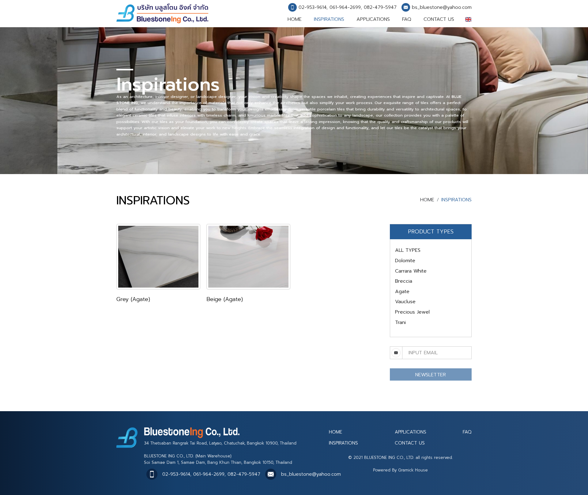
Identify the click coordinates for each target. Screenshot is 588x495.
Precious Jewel (412, 312)
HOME (295, 19)
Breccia (403, 281)
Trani (400, 322)
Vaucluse (405, 301)
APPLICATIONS (373, 19)
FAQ (406, 19)
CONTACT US (439, 19)
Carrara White (411, 271)
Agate (402, 291)
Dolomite (405, 260)
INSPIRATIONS (329, 19)
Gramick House (413, 470)
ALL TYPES (407, 250)
